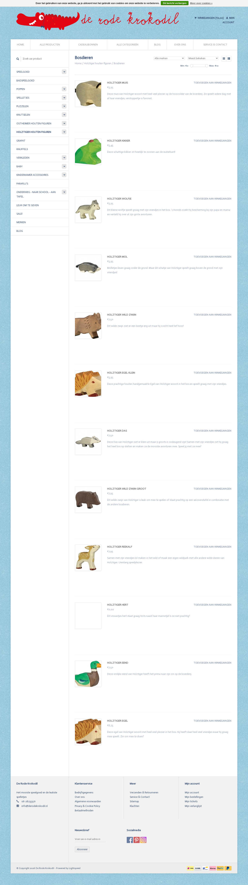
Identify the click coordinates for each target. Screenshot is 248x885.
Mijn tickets (191, 801)
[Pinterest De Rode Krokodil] (136, 840)
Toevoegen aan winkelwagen (212, 82)
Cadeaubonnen (88, 44)
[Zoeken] (18, 59)
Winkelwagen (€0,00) (210, 17)
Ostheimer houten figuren (33, 123)
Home (20, 44)
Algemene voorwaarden (88, 801)
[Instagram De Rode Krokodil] (143, 840)
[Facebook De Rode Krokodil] (130, 840)
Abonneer (82, 849)
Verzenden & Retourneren (144, 792)
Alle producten (50, 44)
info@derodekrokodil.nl (35, 806)
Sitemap (134, 801)
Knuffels (22, 149)
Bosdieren (119, 63)
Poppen (20, 89)
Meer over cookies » (201, 3)
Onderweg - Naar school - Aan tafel (36, 194)
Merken (21, 222)
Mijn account (192, 792)
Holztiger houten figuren (33, 132)
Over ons (180, 44)
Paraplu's (22, 183)
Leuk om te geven (27, 205)
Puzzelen (22, 106)
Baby (19, 166)
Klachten (134, 806)
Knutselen (23, 114)
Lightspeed (74, 868)
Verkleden (22, 157)
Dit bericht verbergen (174, 3)
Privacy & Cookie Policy (87, 806)
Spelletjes (22, 97)
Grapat (20, 140)
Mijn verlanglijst (193, 806)
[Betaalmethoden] (190, 868)
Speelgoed (23, 71)
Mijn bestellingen (194, 796)
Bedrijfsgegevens (84, 792)
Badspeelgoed (25, 80)
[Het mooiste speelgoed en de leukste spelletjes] (99, 20)
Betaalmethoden (84, 810)
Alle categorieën (127, 44)
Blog (157, 44)
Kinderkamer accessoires (32, 174)
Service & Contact (215, 44)
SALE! (19, 213)
